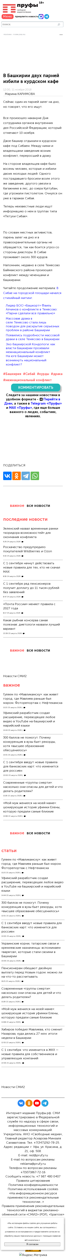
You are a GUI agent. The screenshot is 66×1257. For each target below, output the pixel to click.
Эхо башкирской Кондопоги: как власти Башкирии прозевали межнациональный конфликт (30, 348)
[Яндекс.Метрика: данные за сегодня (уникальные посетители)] (33, 1255)
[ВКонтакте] (7, 476)
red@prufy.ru (38, 1155)
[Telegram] (25, 476)
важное (17, 505)
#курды (43, 374)
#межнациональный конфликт (27, 380)
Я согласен (32, 1244)
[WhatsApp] (35, 476)
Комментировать (35, 387)
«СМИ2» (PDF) (36, 1214)
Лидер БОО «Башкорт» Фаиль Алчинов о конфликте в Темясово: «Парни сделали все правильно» (31, 309)
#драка (56, 374)
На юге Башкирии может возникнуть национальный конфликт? (26, 360)
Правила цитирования (33, 1181)
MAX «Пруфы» (20, 408)
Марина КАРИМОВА (20, 94)
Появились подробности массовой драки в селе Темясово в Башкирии (32, 337)
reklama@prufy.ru (33, 1164)
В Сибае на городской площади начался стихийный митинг (32, 293)
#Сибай (29, 374)
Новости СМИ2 (15, 676)
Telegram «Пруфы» (46, 403)
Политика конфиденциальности (33, 1185)
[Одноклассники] (16, 476)
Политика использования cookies (33, 1189)
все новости (38, 505)
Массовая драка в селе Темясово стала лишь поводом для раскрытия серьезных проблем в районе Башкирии (32, 324)
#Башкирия (12, 374)
